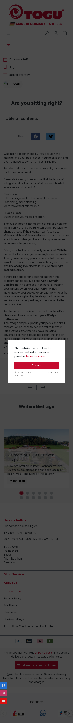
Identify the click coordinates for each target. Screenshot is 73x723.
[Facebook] (3, 685)
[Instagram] (3, 693)
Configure (53, 372)
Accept (36, 365)
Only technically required (22, 373)
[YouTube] (3, 701)
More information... (37, 356)
